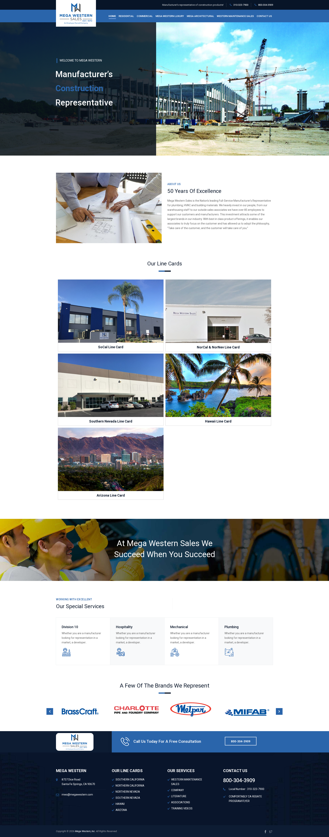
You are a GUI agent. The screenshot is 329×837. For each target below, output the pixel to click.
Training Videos (181, 808)
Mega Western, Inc (84, 831)
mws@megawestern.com (77, 794)
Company (177, 790)
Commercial (145, 16)
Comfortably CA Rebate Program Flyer (245, 799)
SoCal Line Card (110, 347)
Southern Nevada (128, 797)
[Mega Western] (76, 13)
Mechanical (179, 627)
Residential (126, 16)
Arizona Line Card (111, 495)
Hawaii (120, 803)
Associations (180, 802)
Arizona (121, 809)
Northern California (130, 785)
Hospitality (124, 627)
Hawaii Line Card (218, 421)
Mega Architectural (200, 16)
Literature (178, 796)
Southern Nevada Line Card (110, 421)
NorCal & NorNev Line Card (218, 347)
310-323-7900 (240, 4)
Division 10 (70, 627)
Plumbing (231, 627)
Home (112, 16)
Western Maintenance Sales (235, 16)
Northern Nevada (128, 791)
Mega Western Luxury (170, 16)
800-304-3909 (265, 4)
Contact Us (264, 16)
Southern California (130, 779)
